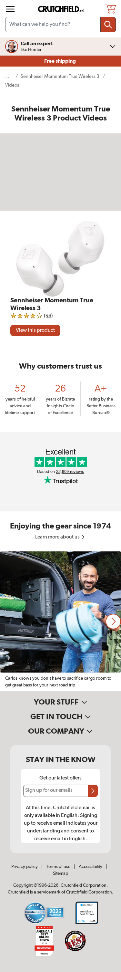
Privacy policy (24, 866)
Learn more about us (58, 537)
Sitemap (60, 873)
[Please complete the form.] (93, 791)
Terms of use (58, 866)
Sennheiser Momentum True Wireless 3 (60, 76)
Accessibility (90, 866)
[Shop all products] (10, 9)
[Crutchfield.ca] (61, 9)
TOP (108, 967)
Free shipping (60, 61)
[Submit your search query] (108, 24)
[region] (60, 621)
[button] (113, 621)
